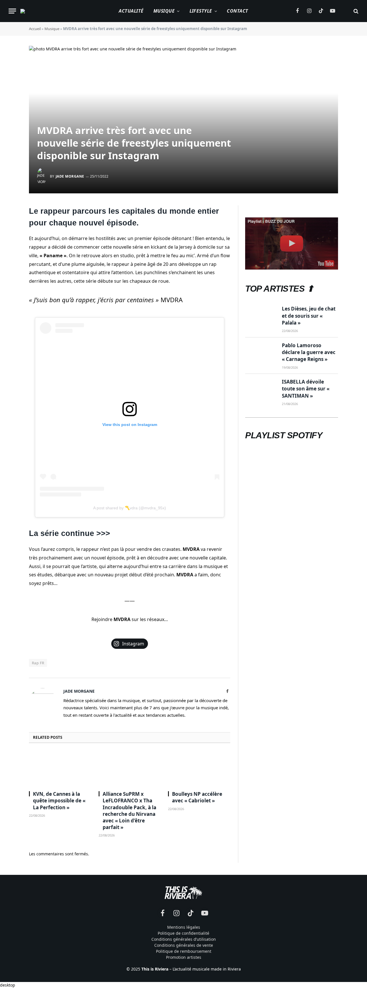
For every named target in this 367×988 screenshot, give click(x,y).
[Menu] (12, 11)
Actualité (131, 11)
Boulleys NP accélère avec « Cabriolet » (197, 797)
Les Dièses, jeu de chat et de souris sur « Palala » (308, 315)
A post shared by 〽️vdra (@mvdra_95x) (129, 508)
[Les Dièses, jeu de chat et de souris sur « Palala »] (261, 316)
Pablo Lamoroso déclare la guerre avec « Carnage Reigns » (308, 352)
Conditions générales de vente (183, 945)
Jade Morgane (70, 176)
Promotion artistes (183, 957)
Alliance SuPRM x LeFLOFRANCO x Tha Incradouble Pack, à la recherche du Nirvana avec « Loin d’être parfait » (129, 810)
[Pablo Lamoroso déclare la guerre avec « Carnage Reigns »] (261, 352)
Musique (164, 11)
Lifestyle (201, 11)
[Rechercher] (355, 11)
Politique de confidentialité (183, 933)
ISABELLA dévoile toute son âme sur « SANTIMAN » (305, 388)
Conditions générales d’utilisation (183, 939)
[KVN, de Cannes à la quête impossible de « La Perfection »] (60, 768)
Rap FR (38, 662)
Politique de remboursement (183, 951)
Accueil (35, 28)
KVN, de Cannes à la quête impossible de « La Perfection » (59, 800)
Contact (237, 11)
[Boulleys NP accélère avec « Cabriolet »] (199, 768)
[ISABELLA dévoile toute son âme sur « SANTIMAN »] (261, 389)
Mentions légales (183, 927)
